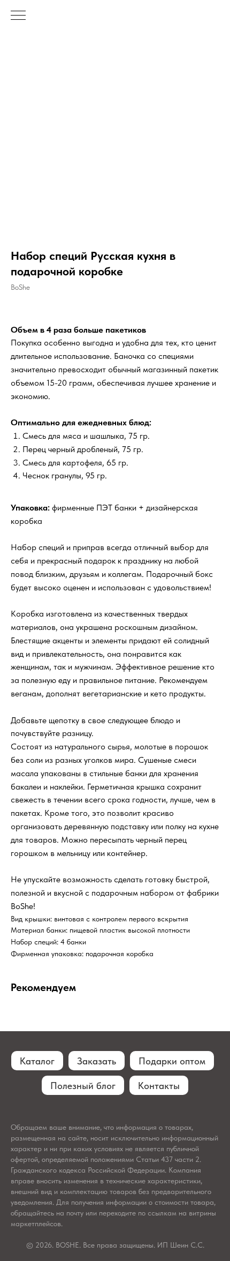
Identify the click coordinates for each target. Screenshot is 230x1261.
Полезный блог (83, 1085)
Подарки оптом (172, 1061)
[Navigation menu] (18, 16)
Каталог (37, 1061)
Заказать (96, 1061)
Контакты (159, 1085)
